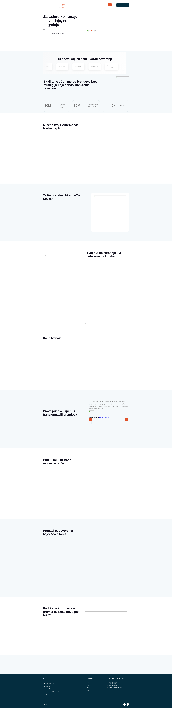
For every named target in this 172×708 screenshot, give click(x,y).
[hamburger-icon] (110, 4)
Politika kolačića (112, 683)
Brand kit (89, 689)
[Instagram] (128, 704)
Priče (63, 7)
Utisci (63, 5)
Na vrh (88, 682)
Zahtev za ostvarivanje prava (115, 687)
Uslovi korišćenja (113, 685)
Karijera (88, 690)
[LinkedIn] (124, 704)
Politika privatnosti (113, 682)
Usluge (63, 4)
